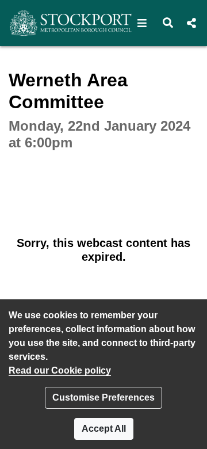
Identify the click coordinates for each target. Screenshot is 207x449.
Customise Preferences (103, 397)
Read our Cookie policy (60, 370)
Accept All (104, 428)
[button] (142, 23)
